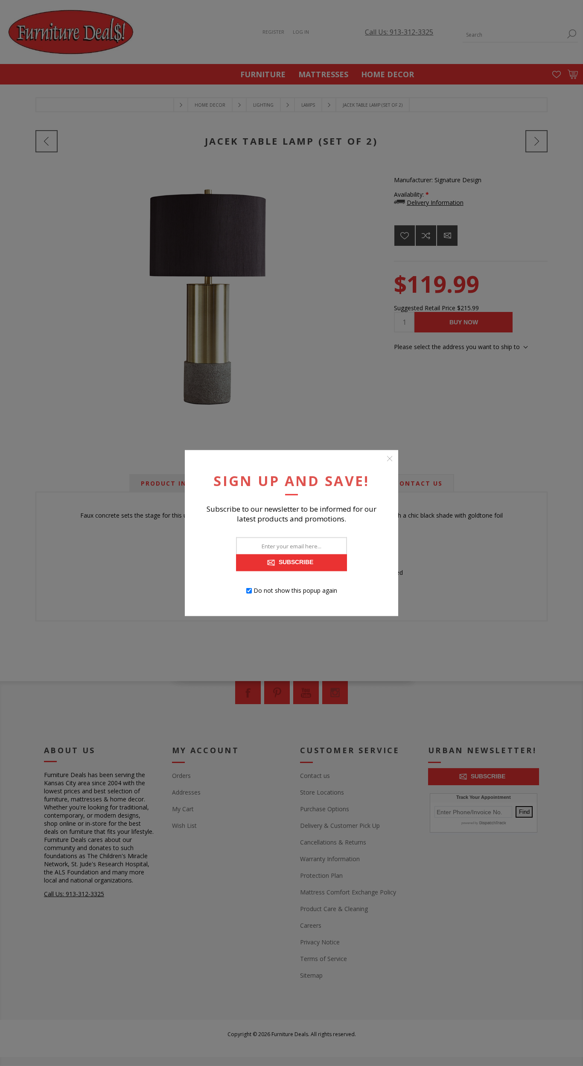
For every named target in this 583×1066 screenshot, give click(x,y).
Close (389, 458)
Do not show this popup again (295, 590)
